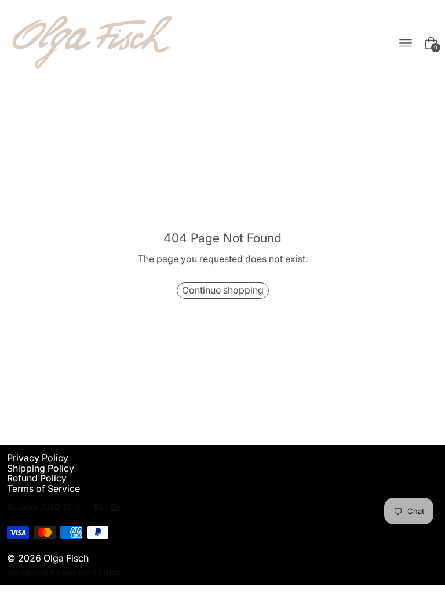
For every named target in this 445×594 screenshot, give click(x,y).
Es (98, 506)
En (114, 506)
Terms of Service (43, 488)
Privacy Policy (37, 457)
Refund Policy (37, 478)
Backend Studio (93, 572)
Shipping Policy (40, 468)
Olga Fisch (66, 558)
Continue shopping (223, 290)
